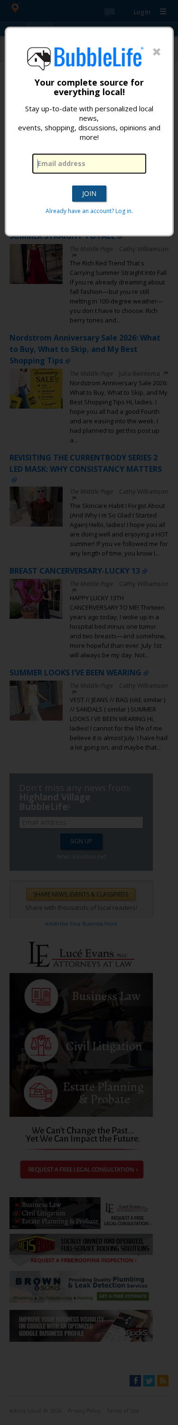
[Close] (156, 52)
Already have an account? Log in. (89, 211)
